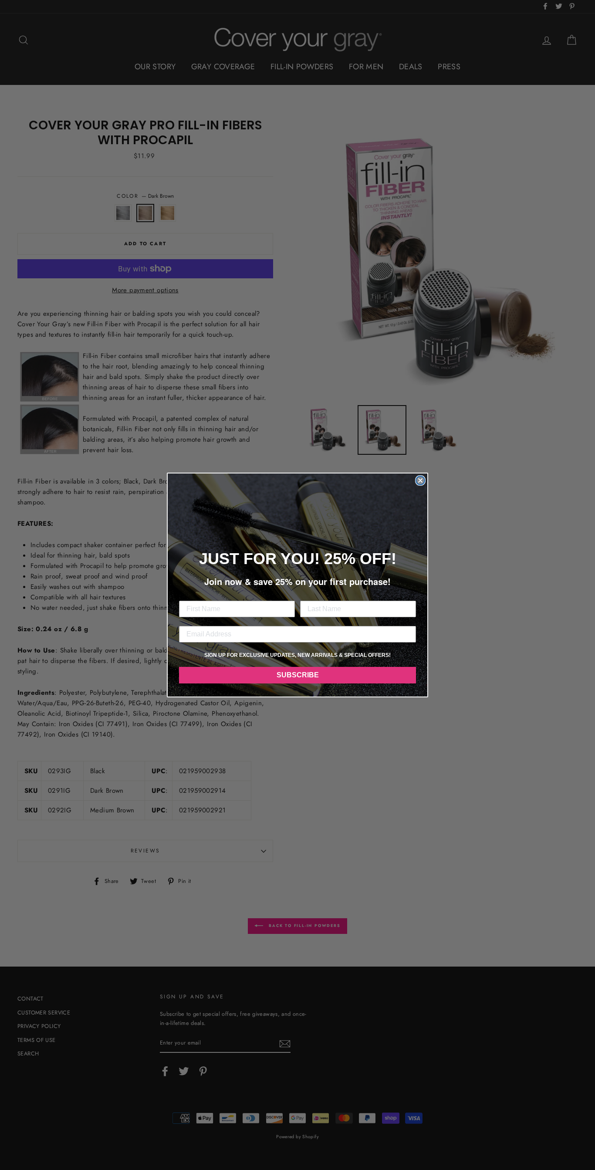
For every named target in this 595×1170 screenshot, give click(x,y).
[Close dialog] (420, 480)
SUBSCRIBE (298, 675)
